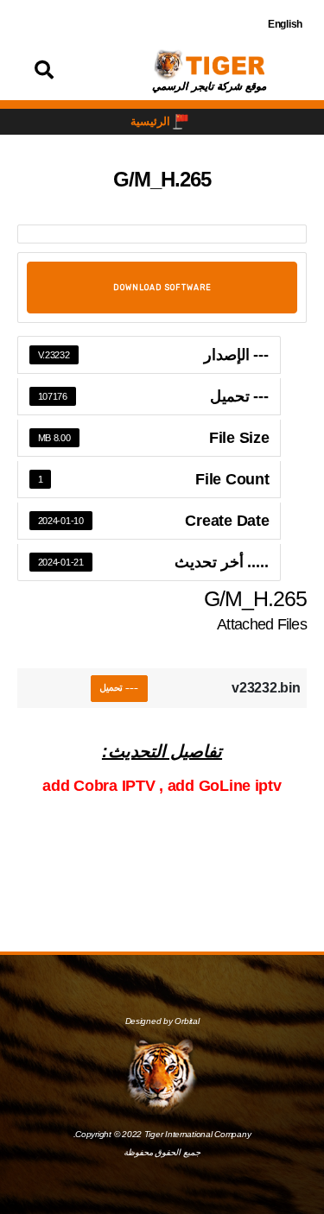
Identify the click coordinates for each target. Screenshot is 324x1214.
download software (162, 287)
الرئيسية (150, 121)
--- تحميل (119, 688)
